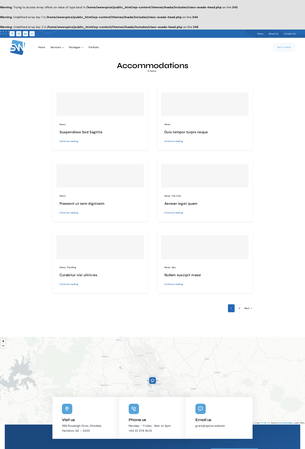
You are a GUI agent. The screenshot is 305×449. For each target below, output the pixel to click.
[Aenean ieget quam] (205, 176)
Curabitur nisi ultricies (78, 275)
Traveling (71, 267)
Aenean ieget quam (180, 203)
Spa (174, 267)
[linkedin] (25, 33)
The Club (176, 195)
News (62, 124)
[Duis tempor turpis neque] (205, 104)
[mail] (32, 33)
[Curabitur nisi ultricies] (100, 247)
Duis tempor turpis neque (186, 132)
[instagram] (18, 33)
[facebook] (12, 33)
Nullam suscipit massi (182, 275)
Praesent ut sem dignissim (82, 203)
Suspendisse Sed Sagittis (81, 132)
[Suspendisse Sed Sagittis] (100, 104)
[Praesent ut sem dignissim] (100, 176)
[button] (152, 380)
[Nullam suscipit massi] (205, 247)
